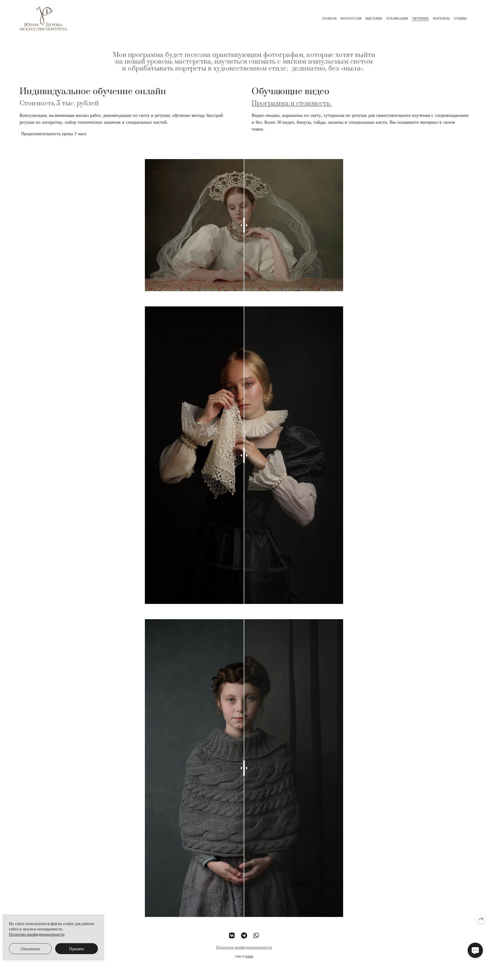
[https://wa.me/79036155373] (256, 935)
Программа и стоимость (292, 103)
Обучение (420, 18)
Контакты (441, 18)
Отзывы (460, 18)
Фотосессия (351, 18)
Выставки (373, 18)
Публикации (397, 18)
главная (329, 18)
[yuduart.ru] (44, 18)
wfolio (249, 956)
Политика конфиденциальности (244, 947)
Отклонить (30, 948)
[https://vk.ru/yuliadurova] (232, 935)
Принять (76, 948)
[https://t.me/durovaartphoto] (244, 935)
